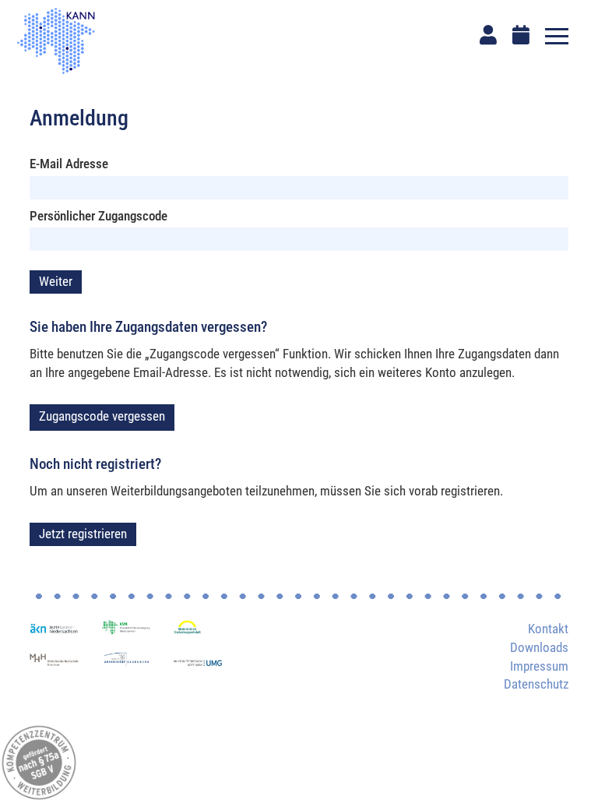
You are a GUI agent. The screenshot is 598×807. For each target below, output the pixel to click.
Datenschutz (536, 684)
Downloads (539, 647)
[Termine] (520, 35)
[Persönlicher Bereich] (488, 35)
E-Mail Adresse (69, 163)
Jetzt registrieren (83, 533)
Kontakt (548, 628)
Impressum (539, 666)
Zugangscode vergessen (102, 416)
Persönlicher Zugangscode (98, 216)
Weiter (55, 281)
